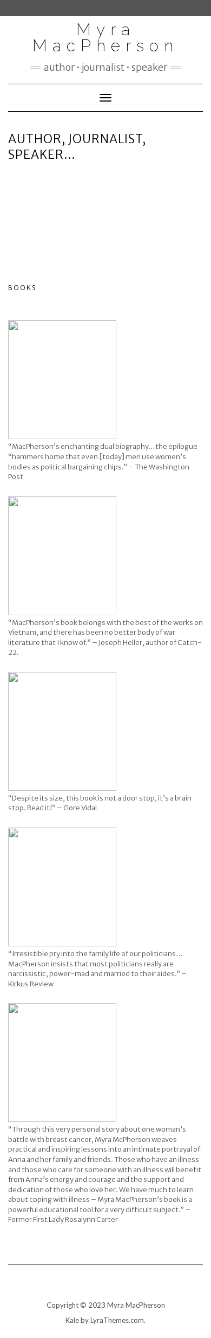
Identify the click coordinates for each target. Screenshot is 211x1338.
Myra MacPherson (105, 37)
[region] (105, 216)
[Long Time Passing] (62, 555)
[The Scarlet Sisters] (62, 379)
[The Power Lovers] (62, 887)
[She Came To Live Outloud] (62, 1062)
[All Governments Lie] (62, 731)
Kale (72, 1320)
